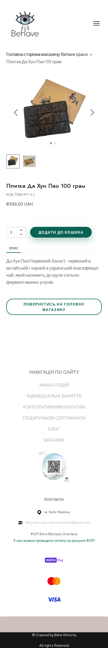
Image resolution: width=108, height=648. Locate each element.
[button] (21, 230)
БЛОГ (54, 428)
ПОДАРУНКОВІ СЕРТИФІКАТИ (54, 417)
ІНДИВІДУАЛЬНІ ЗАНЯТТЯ (54, 395)
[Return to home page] (23, 23)
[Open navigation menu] (96, 23)
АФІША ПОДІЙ (54, 384)
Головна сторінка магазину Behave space (47, 54)
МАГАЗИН (54, 439)
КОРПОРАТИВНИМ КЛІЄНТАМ (54, 406)
